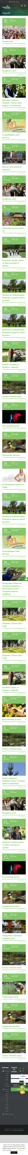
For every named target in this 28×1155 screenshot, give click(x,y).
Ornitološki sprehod (11, 455)
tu (16, 1148)
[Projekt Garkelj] (22, 1076)
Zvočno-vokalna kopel (12, 396)
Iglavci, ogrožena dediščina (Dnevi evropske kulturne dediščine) (13, 781)
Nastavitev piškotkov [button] (18, 1150)
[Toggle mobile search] (22, 5)
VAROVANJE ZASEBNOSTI (18, 1130)
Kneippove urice (9, 71)
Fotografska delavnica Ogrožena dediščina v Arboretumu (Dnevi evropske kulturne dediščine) (12, 588)
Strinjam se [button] (14, 1152)
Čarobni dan (7, 41)
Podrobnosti (22, 45)
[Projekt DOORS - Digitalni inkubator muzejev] (22, 1079)
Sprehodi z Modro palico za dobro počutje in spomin (13, 263)
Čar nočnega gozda (10, 426)
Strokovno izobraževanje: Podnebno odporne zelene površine (13, 298)
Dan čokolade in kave (11, 719)
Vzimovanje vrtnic (10, 997)
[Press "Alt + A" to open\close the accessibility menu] (26, 579)
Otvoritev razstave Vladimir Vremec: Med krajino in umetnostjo (11, 103)
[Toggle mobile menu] (25, 5)
